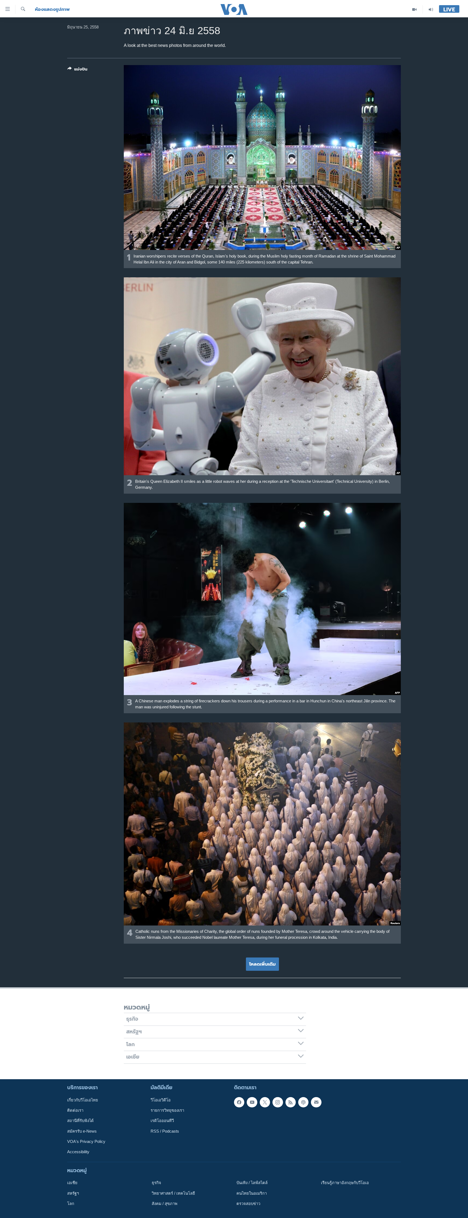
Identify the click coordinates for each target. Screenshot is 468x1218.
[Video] (414, 9)
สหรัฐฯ (73, 1193)
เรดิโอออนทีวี (162, 1121)
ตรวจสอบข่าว (248, 1203)
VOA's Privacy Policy (86, 1141)
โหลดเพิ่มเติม (262, 964)
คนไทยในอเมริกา (251, 1193)
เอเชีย (72, 1183)
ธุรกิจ (156, 1183)
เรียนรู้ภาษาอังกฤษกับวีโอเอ (345, 1183)
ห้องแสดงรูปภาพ (52, 9)
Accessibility (78, 1152)
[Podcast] (303, 1102)
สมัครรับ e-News (82, 1131)
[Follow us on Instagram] (277, 1102)
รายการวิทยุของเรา (167, 1110)
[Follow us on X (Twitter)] (265, 1102)
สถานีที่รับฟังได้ (80, 1121)
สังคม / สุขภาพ (164, 1203)
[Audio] (431, 9)
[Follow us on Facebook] (239, 1102)
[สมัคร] (316, 1102)
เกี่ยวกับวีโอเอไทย (82, 1100)
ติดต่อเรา (75, 1110)
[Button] (77, 70)
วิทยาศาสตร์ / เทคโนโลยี (173, 1193)
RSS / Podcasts (165, 1131)
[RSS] (290, 1102)
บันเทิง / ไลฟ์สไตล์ (252, 1183)
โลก (70, 1203)
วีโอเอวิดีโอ (161, 1100)
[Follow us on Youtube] (252, 1102)
